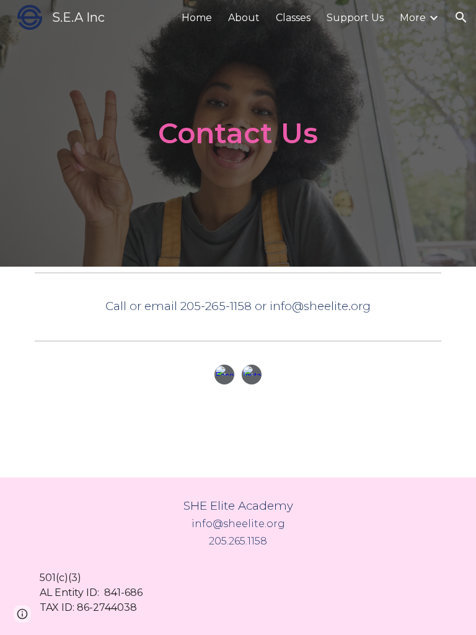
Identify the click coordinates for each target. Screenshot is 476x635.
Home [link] (197, 18)
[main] (237, 133)
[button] (461, 17)
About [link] (244, 18)
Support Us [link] (355, 18)
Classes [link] (293, 18)
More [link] (413, 18)
